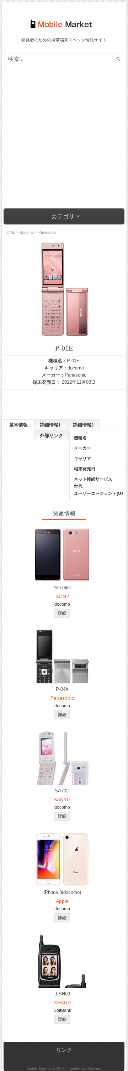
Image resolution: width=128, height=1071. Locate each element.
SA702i (62, 790)
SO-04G (62, 587)
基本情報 (18, 425)
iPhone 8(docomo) (62, 892)
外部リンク (51, 435)
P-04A (62, 689)
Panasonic (75, 375)
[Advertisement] (64, 138)
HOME (9, 232)
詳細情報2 (83, 425)
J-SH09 (62, 994)
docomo (76, 368)
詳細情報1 (50, 425)
